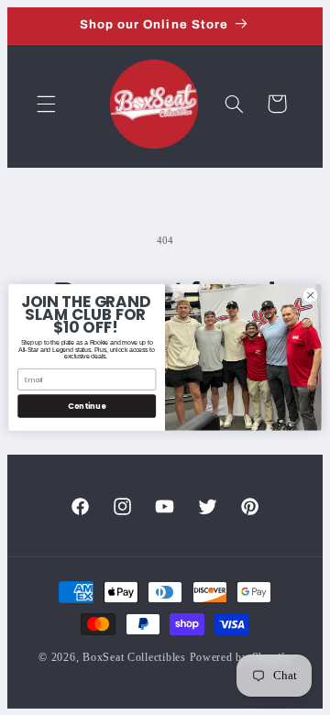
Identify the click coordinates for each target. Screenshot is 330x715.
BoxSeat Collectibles (134, 657)
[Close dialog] (309, 295)
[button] (46, 103)
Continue (86, 406)
